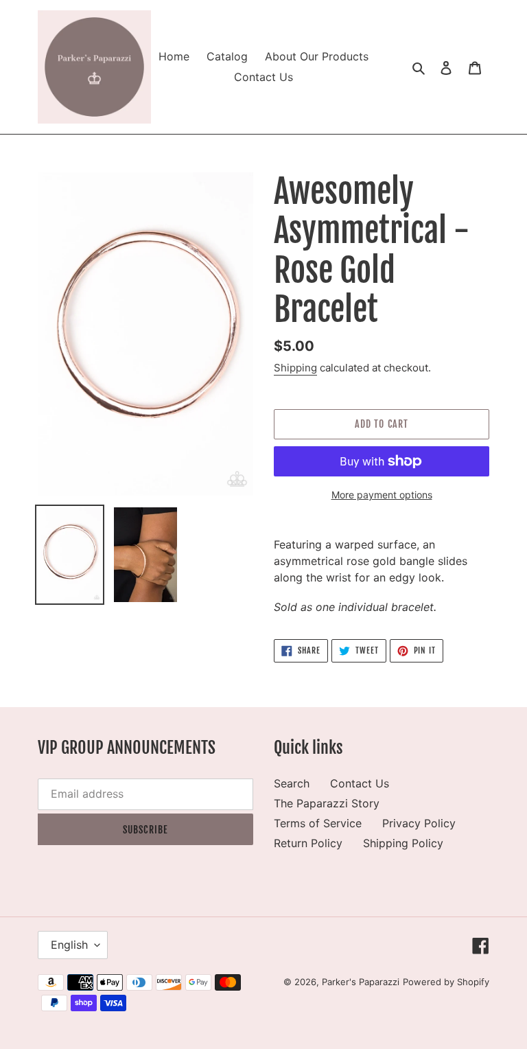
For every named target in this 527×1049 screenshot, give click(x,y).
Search (291, 783)
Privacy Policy (419, 823)
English (69, 945)
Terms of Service (318, 823)
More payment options (381, 494)
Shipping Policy (403, 843)
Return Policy (308, 843)
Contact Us (359, 783)
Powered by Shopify (446, 981)
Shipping (295, 367)
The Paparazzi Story (326, 803)
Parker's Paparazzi (360, 981)
